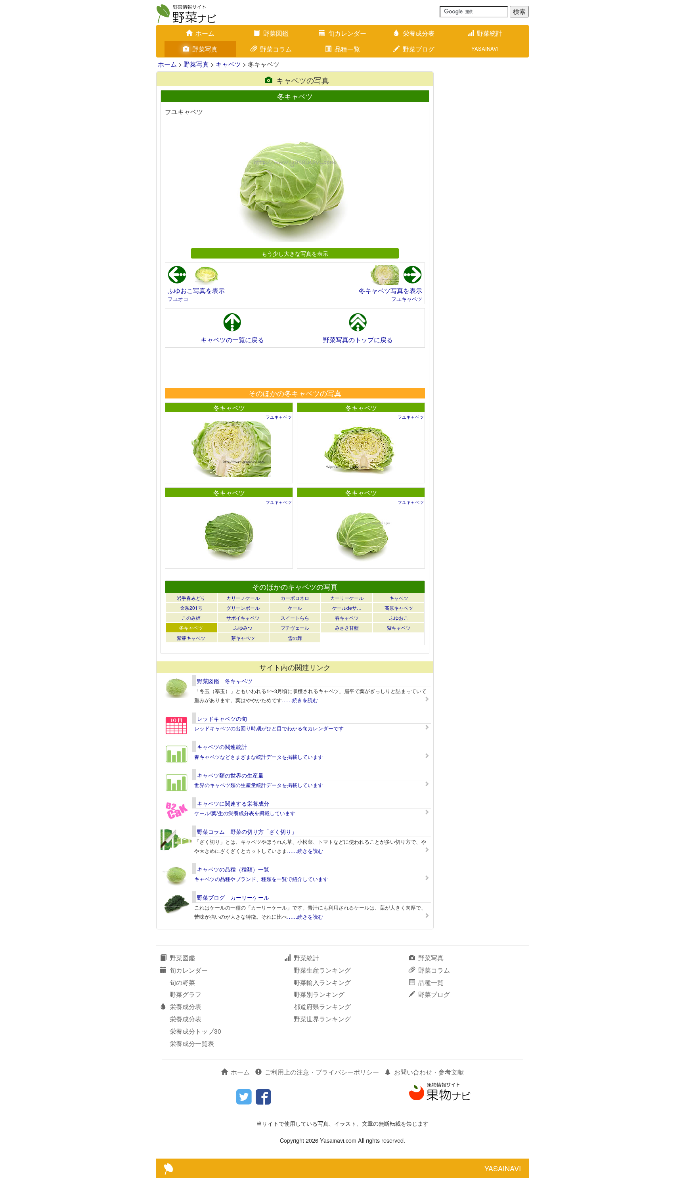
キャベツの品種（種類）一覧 (233, 869)
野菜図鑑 (276, 33)
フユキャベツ (406, 299)
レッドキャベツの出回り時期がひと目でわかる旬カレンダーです (269, 728)
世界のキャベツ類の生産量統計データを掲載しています (258, 785)
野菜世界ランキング (322, 1018)
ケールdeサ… (347, 607)
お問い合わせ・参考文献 (429, 1071)
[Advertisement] (294, 367)
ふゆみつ (243, 627)
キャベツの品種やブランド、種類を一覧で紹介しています (261, 879)
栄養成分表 (418, 33)
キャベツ (228, 64)
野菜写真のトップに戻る (358, 339)
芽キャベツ (243, 637)
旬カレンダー (347, 33)
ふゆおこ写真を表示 (196, 290)
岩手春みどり (191, 597)
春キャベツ (347, 617)
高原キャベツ (399, 607)
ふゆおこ (398, 617)
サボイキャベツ (243, 617)
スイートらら (295, 617)
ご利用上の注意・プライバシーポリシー (322, 1071)
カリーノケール (243, 597)
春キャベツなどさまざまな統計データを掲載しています (258, 756)
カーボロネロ (295, 597)
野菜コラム (276, 49)
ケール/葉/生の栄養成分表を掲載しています (244, 813)
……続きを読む (300, 700)
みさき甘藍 (347, 627)
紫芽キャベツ (191, 637)
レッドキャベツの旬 (222, 718)
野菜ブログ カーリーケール (233, 897)
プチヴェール (295, 627)
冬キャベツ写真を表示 (390, 290)
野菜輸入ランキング (322, 982)
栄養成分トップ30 (195, 1031)
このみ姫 (191, 617)
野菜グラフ (185, 994)
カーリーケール (347, 597)
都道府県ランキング (322, 1006)
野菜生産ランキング (322, 970)
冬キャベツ (229, 407)
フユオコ (178, 299)
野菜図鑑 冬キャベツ (225, 681)
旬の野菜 (182, 982)
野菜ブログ (418, 49)
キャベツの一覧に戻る (232, 339)
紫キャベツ (399, 627)
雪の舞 (295, 637)
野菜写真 (205, 49)
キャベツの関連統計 (222, 747)
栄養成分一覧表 (192, 1043)
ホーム (204, 33)
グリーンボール (243, 607)
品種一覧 (347, 49)
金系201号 (191, 607)
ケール (295, 607)
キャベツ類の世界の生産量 (230, 775)
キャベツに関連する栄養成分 (233, 803)
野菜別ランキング (319, 994)
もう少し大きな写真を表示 (295, 253)
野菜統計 (489, 33)
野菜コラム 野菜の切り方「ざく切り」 (247, 831)
